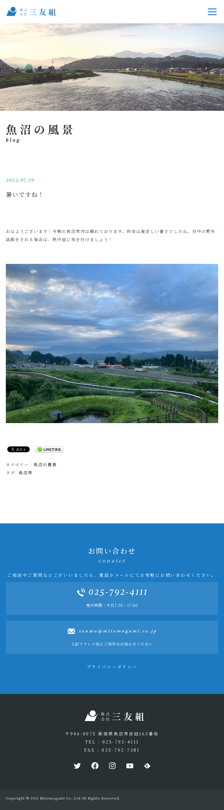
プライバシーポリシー (112, 666)
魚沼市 (26, 473)
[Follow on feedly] (147, 766)
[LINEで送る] (47, 449)
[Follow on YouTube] (129, 766)
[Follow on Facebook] (94, 766)
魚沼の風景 (45, 464)
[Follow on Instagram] (112, 766)
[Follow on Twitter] (77, 766)
